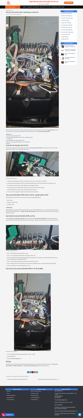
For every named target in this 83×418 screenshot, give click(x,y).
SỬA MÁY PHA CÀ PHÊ (9, 10)
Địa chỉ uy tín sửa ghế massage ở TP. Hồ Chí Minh (70, 46)
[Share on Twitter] (30, 372)
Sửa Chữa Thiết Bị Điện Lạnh (66, 15)
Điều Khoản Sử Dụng (34, 395)
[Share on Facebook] (28, 372)
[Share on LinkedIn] (37, 372)
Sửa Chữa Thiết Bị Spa (65, 34)
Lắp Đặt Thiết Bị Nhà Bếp (66, 22)
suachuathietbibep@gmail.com (62, 399)
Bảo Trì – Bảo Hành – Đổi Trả (36, 391)
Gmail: (56, 399)
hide (11, 134)
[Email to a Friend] (32, 372)
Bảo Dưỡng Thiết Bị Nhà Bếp (66, 25)
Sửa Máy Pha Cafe (64, 39)
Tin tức (8, 393)
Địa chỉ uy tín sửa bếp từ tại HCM (70, 54)
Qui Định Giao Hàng (34, 399)
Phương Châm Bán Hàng (11, 395)
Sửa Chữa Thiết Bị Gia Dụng (66, 27)
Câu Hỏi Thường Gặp (10, 399)
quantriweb (19, 14)
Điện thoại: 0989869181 (59, 396)
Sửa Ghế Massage (64, 36)
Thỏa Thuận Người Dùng (35, 397)
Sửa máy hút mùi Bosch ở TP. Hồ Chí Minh (70, 58)
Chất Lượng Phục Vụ (10, 397)
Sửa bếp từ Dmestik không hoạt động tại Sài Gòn (47, 379)
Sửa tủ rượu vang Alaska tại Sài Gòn (70, 62)
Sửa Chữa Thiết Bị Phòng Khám (67, 32)
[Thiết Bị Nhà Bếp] (12, 3)
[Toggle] (75, 13)
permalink (26, 376)
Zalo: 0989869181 (58, 397)
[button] (12, 7)
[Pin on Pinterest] (35, 372)
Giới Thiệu (8, 391)
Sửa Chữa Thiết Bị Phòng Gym (67, 18)
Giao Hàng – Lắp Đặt (34, 393)
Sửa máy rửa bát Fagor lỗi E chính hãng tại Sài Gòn (17, 379)
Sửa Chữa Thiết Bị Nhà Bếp (66, 13)
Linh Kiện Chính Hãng (65, 20)
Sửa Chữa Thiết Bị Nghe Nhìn (66, 29)
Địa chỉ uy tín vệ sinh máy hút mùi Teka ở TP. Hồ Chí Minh (70, 50)
